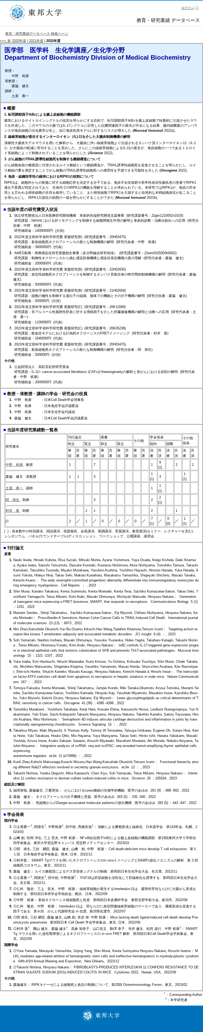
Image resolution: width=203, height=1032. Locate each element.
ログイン (187, 8)
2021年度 (36, 41)
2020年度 (19, 41)
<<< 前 (5, 41)
